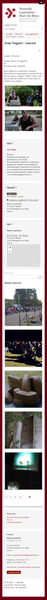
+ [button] (10, 247)
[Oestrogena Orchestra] (39, 50)
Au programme (32, 34)
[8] (29, 497)
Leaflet (37, 266)
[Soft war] (23, 471)
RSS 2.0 (9, 520)
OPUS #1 (18, 34)
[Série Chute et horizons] (23, 430)
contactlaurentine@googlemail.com (25, 555)
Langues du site (10, 25)
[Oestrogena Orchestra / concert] (23, 307)
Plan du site (9, 587)
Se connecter (21, 587)
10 (15, 497)
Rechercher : (9, 273)
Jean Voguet (11, 150)
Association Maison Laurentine (28, 567)
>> (40, 277)
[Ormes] (23, 389)
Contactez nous (13, 572)
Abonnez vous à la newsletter (18, 517)
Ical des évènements (14, 522)
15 (20, 497)
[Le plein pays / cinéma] (23, 348)
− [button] (10, 251)
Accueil (9, 34)
